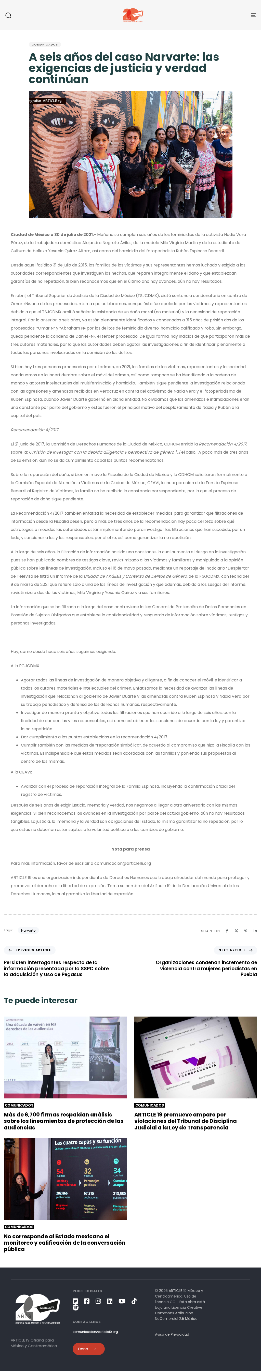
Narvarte (28, 930)
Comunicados (45, 44)
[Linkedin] (255, 931)
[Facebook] (227, 931)
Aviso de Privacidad (172, 1334)
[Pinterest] (246, 931)
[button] (8, 15)
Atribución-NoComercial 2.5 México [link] (176, 1315)
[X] (236, 931)
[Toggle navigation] (214, 15)
